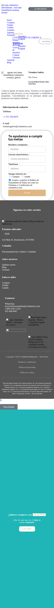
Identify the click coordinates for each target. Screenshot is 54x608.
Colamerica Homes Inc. (29, 357)
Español (18, 34)
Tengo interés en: (17, 174)
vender (27, 176)
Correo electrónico (18, 154)
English (21, 39)
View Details (8, 407)
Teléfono (13, 164)
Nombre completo (18, 145)
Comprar (16, 176)
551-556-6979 (12, 117)
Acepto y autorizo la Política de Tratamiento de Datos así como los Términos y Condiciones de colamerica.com (23, 184)
